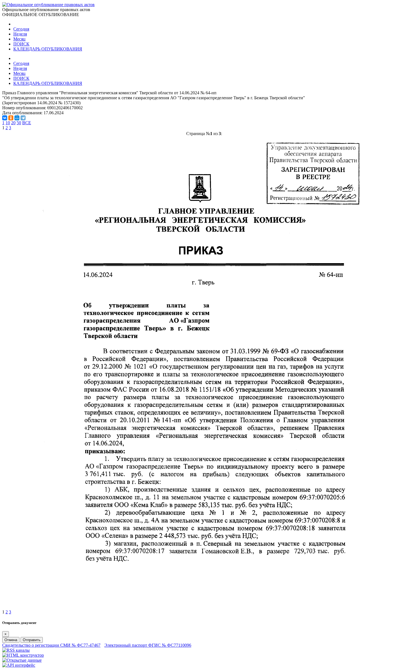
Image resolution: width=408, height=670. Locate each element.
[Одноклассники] (10, 117)
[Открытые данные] (22, 660)
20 (13, 122)
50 (19, 122)
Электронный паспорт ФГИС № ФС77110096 (147, 645)
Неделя (20, 34)
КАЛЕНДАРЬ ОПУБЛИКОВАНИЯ (47, 49)
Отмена (10, 640)
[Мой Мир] (16, 117)
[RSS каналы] (16, 650)
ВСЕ (26, 122)
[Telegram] (23, 117)
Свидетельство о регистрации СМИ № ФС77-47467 (51, 645)
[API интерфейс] (18, 665)
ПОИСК (21, 44)
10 (8, 122)
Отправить (32, 640)
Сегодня (21, 29)
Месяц (19, 39)
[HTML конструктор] (23, 655)
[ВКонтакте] (4, 117)
